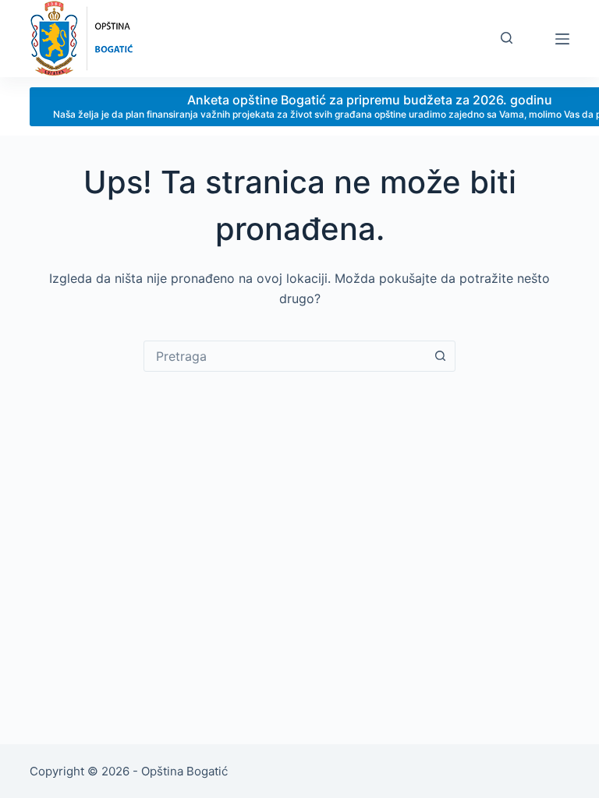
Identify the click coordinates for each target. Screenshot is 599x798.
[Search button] (440, 356)
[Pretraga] (506, 38)
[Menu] (562, 39)
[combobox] (284, 356)
